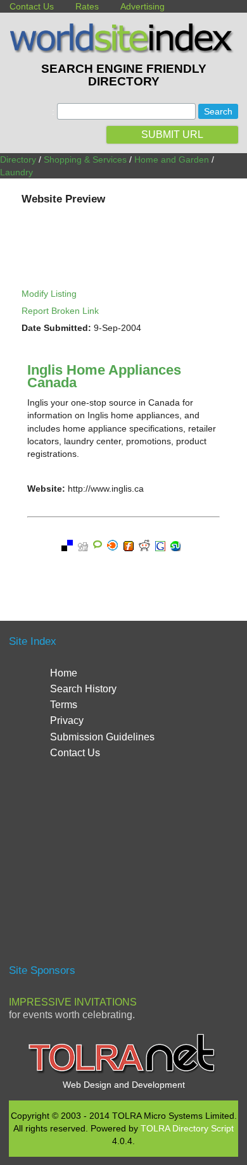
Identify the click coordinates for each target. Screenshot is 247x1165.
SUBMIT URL (172, 134)
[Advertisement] (123, 867)
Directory (18, 159)
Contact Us (32, 6)
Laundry (16, 172)
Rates (87, 6)
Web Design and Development (124, 1085)
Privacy (67, 720)
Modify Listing (49, 294)
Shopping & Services (85, 159)
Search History (83, 688)
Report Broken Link (60, 311)
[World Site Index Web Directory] (123, 50)
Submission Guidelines (102, 737)
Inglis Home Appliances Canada (104, 376)
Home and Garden (171, 159)
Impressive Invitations (73, 1002)
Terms (63, 704)
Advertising (142, 6)
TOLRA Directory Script (187, 1128)
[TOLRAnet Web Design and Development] (123, 1072)
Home (63, 673)
